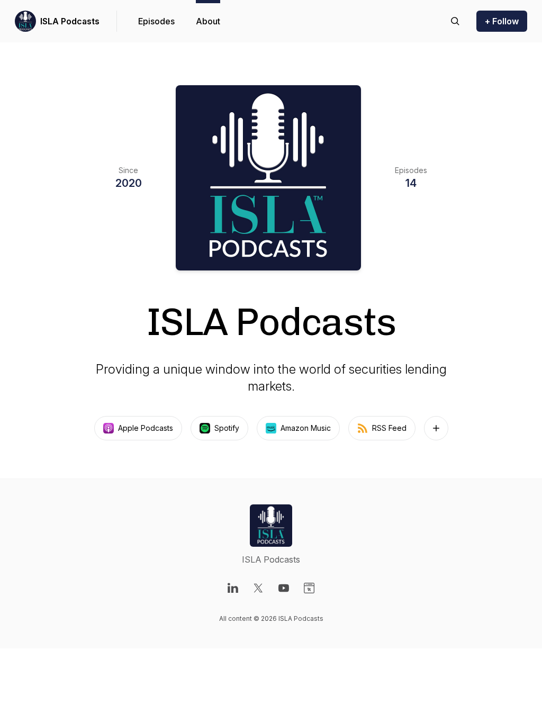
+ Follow (502, 21)
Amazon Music (306, 427)
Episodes (156, 21)
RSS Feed (389, 427)
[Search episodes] (455, 21)
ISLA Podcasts (70, 21)
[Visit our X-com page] (258, 588)
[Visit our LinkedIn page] (233, 588)
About (208, 21)
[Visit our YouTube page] (283, 588)
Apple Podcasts (145, 427)
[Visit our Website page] (309, 588)
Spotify (226, 427)
